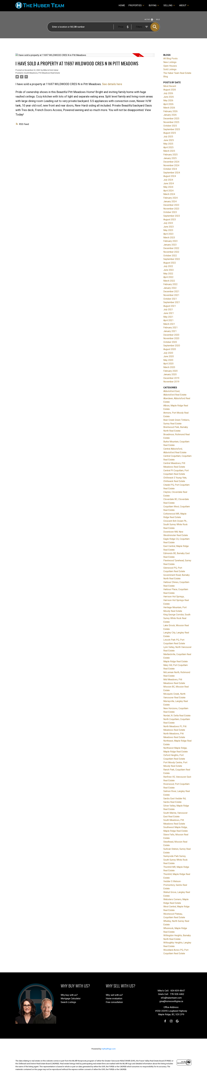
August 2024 (169, 176)
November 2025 (171, 122)
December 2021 (171, 291)
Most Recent (169, 86)
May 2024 (168, 187)
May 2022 (168, 273)
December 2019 (171, 378)
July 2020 (168, 353)
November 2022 (171, 252)
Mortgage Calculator (71, 998)
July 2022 (168, 266)
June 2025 (168, 140)
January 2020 (170, 374)
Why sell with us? (114, 995)
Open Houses (170, 66)
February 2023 (170, 241)
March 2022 (169, 280)
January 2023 (170, 244)
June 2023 (168, 226)
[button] (165, 1021)
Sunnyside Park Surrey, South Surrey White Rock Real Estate (175, 860)
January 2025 (170, 158)
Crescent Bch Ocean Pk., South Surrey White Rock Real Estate (175, 524)
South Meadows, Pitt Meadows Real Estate (42, 73)
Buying (152, 5)
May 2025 (168, 143)
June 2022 (168, 270)
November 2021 (171, 295)
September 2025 (171, 129)
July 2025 (168, 136)
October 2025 (170, 125)
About (182, 5)
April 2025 (168, 147)
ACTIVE (147, 19)
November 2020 (171, 338)
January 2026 (170, 115)
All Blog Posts (170, 58)
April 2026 (168, 104)
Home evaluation (114, 998)
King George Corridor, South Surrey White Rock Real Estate (176, 618)
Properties (135, 5)
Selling (167, 5)
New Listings (169, 62)
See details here (112, 84)
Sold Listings (169, 69)
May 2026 (168, 100)
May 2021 (168, 316)
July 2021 (168, 309)
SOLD (158, 19)
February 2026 (170, 111)
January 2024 (170, 201)
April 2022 (168, 277)
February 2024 (170, 197)
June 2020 (168, 356)
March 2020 (169, 367)
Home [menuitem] (122, 5)
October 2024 (170, 169)
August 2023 (169, 219)
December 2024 (171, 161)
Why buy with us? (69, 995)
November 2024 (171, 165)
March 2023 (169, 237)
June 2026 (168, 96)
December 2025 (171, 118)
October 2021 (170, 298)
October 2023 (170, 212)
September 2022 (171, 259)
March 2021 (169, 324)
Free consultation (114, 1002)
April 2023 (168, 234)
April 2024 (168, 190)
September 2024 (171, 172)
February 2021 (170, 327)
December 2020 (171, 335)
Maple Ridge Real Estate (175, 661)
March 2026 (169, 107)
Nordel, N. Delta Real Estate (177, 715)
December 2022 (171, 248)
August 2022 (169, 262)
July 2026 (168, 93)
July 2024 (168, 179)
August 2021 (169, 306)
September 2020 (171, 345)
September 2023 (171, 216)
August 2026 (169, 89)
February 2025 (170, 154)
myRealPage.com (109, 1049)
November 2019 (171, 381)
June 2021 (168, 313)
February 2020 (170, 371)
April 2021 (168, 320)
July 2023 (168, 223)
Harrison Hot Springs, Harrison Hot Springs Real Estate (176, 600)
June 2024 (168, 183)
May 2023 (168, 230)
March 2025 (169, 151)
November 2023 (171, 208)
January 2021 (170, 331)
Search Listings (68, 1002)
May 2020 (168, 360)
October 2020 (170, 342)
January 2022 (170, 288)
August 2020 (169, 349)
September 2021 (171, 302)
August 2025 (169, 133)
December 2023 (171, 205)
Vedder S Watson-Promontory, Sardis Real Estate (175, 885)
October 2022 (170, 255)
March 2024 (169, 194)
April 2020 (168, 363)
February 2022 (170, 284)
